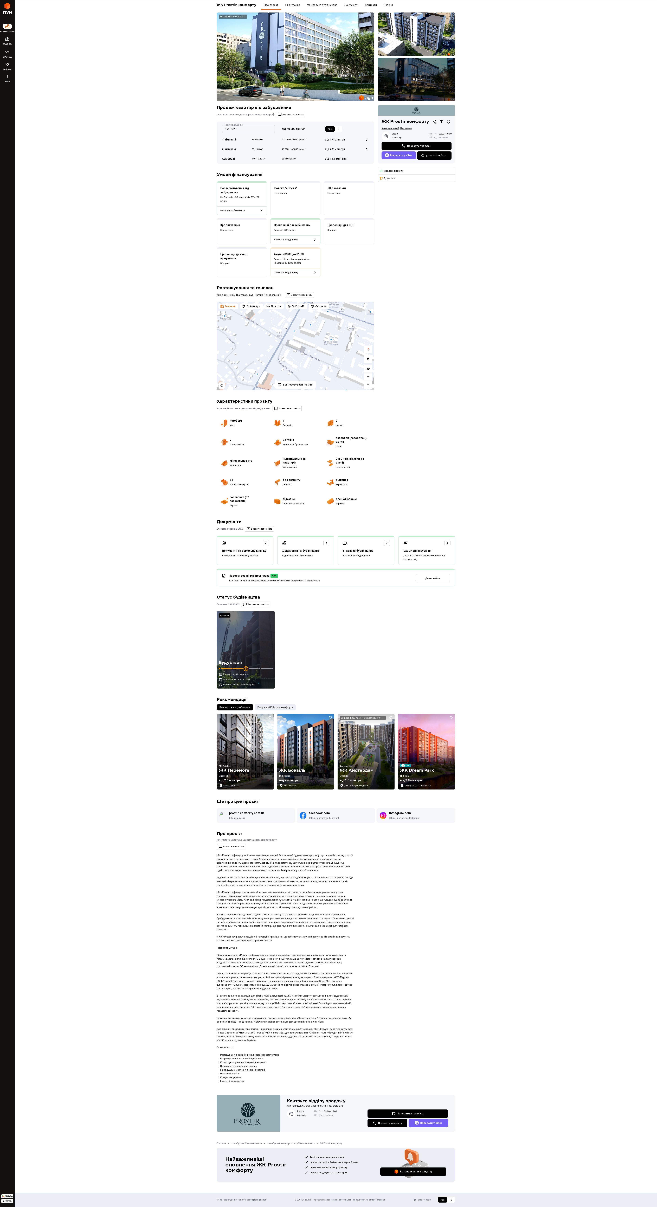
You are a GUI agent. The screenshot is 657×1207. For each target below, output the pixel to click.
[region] (295, 346)
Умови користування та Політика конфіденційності (241, 1200)
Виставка (242, 295)
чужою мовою (424, 1200)
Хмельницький (225, 295)
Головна (221, 1143)
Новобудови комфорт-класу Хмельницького (291, 1143)
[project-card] (245, 752)
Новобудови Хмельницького (246, 1143)
